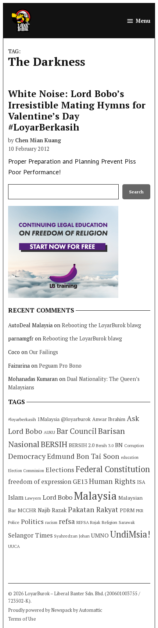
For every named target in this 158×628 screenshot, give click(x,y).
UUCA (14, 546)
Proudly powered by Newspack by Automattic (55, 610)
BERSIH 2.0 (81, 445)
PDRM (127, 510)
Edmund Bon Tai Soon (83, 456)
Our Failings (43, 352)
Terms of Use (22, 619)
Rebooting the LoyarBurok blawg (101, 325)
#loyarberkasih (22, 419)
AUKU (49, 432)
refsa (67, 521)
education (130, 457)
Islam (16, 497)
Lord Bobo (57, 497)
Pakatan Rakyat (93, 509)
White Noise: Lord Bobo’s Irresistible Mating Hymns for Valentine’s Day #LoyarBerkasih (77, 110)
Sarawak (127, 522)
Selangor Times (30, 535)
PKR (139, 510)
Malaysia (95, 496)
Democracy (27, 456)
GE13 (80, 481)
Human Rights (112, 481)
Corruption (134, 445)
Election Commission (26, 470)
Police (13, 522)
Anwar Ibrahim (108, 419)
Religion (109, 522)
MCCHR (27, 510)
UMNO (100, 535)
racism (51, 522)
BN (119, 445)
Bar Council (77, 431)
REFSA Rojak (88, 522)
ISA (141, 482)
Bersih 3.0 (105, 445)
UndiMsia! (130, 534)
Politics (32, 521)
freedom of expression (39, 481)
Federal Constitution (113, 469)
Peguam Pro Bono (60, 365)
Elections (60, 469)
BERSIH (54, 444)
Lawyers (33, 498)
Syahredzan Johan (72, 536)
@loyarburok (76, 419)
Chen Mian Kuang (38, 140)
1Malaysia (48, 419)
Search (136, 192)
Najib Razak (52, 510)
